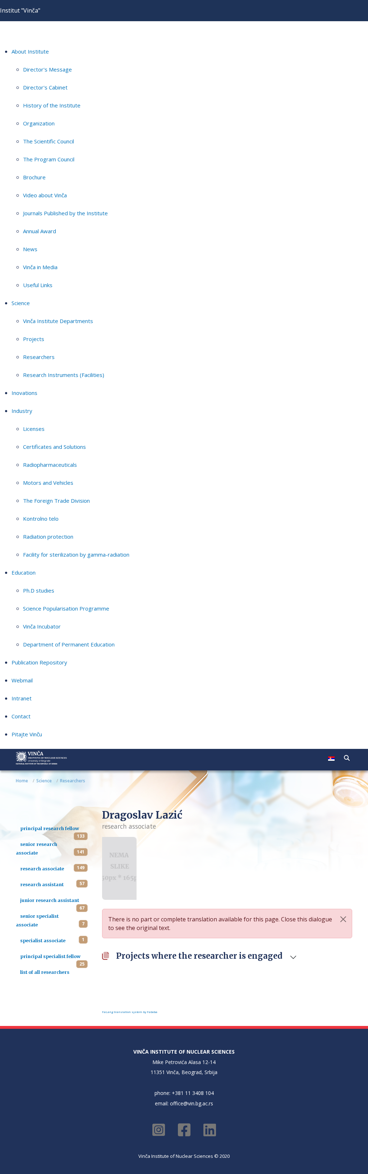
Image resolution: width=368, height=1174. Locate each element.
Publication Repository (39, 662)
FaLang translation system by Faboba (129, 1012)
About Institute (30, 51)
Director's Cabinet (45, 87)
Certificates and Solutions (54, 446)
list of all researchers (44, 972)
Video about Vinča (45, 195)
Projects (33, 338)
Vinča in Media (40, 267)
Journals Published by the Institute (65, 213)
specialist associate (42, 940)
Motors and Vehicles (48, 482)
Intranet (22, 698)
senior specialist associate (37, 920)
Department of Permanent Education (69, 644)
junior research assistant (49, 900)
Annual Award (39, 231)
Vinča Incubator (42, 626)
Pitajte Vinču (27, 734)
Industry (22, 410)
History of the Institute (51, 105)
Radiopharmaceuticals (50, 464)
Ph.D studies (38, 590)
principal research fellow (49, 828)
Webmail (22, 680)
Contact (21, 716)
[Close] (343, 919)
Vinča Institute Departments (58, 320)
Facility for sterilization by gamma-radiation (76, 554)
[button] (346, 758)
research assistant (42, 884)
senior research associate (36, 848)
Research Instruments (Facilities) (63, 374)
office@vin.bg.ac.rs (191, 1103)
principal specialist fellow (50, 956)
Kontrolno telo (41, 518)
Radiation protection (48, 536)
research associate (42, 868)
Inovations (24, 392)
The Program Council (48, 159)
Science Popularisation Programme (66, 608)
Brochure (34, 177)
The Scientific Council (48, 141)
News (30, 249)
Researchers (39, 356)
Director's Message (47, 69)
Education (24, 572)
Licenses (34, 428)
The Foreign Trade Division (56, 500)
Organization (39, 123)
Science (21, 303)
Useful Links (37, 285)
